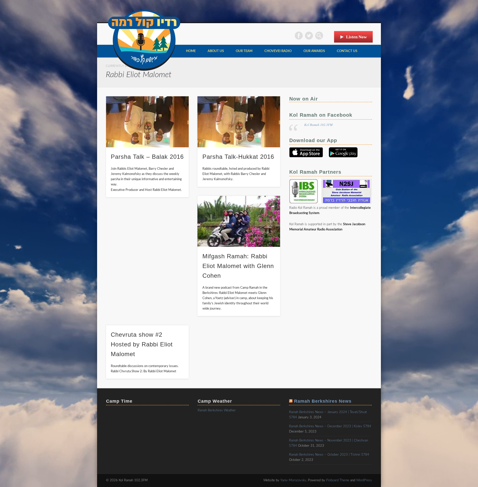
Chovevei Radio (278, 51)
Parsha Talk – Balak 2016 (147, 156)
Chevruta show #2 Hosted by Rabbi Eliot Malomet (142, 344)
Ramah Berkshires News (323, 401)
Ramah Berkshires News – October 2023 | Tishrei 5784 (329, 454)
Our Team (244, 51)
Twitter (309, 36)
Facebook (299, 36)
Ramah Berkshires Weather (217, 410)
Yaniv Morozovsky (293, 480)
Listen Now (356, 37)
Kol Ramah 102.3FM (318, 124)
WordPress (364, 480)
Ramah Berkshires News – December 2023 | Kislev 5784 (330, 426)
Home (191, 51)
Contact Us (347, 51)
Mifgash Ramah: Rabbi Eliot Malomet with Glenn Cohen (238, 266)
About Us (216, 51)
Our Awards (314, 51)
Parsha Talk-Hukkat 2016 (238, 156)
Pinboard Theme (337, 480)
